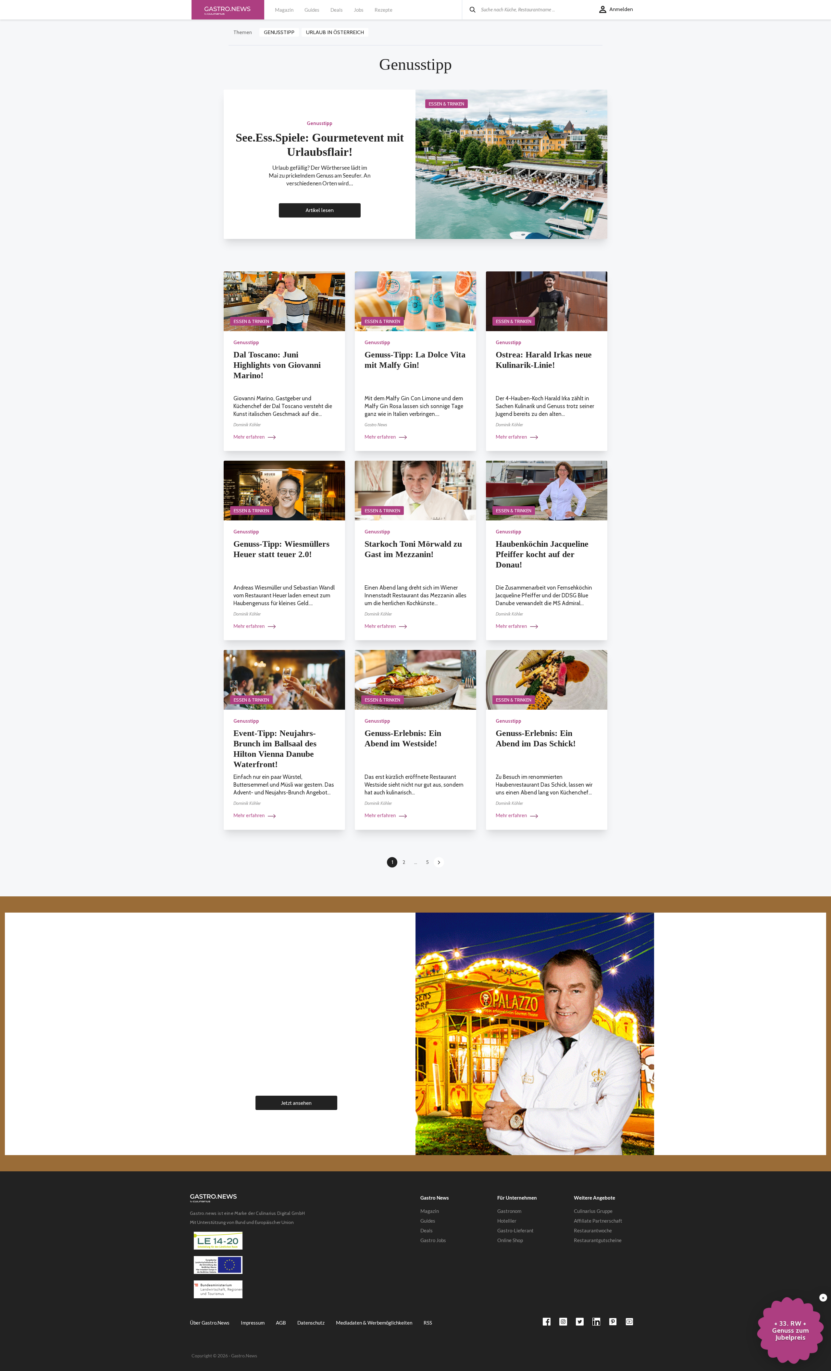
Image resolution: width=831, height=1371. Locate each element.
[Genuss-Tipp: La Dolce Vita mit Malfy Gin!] (415, 301)
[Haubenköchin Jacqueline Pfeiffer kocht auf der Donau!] (546, 490)
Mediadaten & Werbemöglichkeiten (374, 1323)
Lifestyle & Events (295, 946)
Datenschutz (311, 1323)
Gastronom (509, 1211)
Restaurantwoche (593, 1230)
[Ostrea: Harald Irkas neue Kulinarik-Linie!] (546, 301)
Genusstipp (279, 32)
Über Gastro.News (209, 1323)
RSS (428, 1323)
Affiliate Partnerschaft (598, 1221)
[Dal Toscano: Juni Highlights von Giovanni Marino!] (284, 301)
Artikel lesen (319, 210)
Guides (311, 10)
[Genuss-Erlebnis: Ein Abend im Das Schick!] (546, 679)
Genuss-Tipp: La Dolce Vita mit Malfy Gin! (415, 360)
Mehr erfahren (249, 437)
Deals (336, 10)
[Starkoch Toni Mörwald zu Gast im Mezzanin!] (415, 490)
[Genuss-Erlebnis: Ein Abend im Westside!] (415, 679)
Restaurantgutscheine (598, 1240)
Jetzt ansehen (296, 1103)
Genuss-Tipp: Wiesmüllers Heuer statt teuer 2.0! (281, 549)
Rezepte (383, 10)
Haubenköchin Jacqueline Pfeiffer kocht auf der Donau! (542, 554)
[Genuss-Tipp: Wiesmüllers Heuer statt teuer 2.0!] (284, 490)
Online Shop (510, 1240)
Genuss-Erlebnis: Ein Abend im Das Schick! (536, 738)
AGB (281, 1323)
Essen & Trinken (446, 104)
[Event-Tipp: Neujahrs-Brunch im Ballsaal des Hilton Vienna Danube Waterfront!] (284, 679)
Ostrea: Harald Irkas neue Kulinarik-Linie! (544, 360)
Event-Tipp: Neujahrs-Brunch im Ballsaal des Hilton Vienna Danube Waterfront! (274, 749)
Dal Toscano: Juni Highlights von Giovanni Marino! (277, 365)
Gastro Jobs (433, 1240)
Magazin (284, 10)
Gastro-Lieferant (515, 1230)
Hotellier (506, 1221)
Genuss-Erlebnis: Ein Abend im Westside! (403, 738)
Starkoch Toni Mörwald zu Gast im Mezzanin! (413, 549)
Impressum (253, 1323)
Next (439, 862)
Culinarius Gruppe (593, 1211)
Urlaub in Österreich (335, 32)
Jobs (359, 10)
